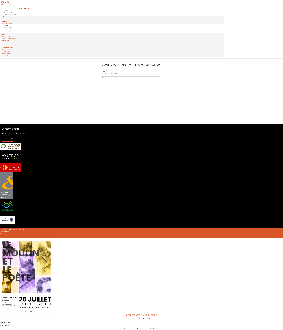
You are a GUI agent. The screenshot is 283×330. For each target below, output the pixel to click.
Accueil (5, 10)
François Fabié (7, 29)
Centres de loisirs (7, 23)
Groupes (4, 19)
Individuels (5, 17)
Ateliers (5, 25)
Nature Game (7, 27)
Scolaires (4, 21)
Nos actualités (7, 32)
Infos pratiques (7, 12)
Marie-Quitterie (107, 73)
